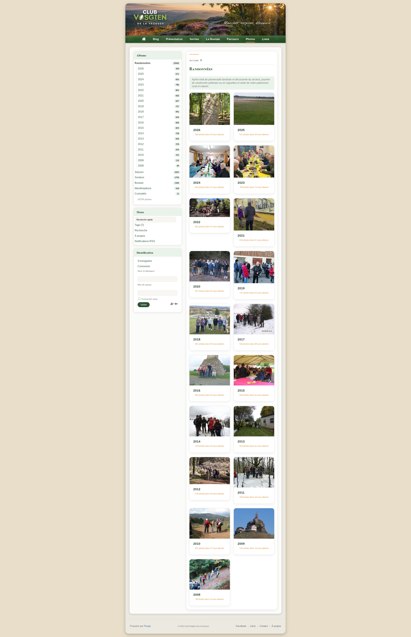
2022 (141, 90)
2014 (141, 133)
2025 (141, 73)
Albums (141, 55)
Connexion (144, 266)
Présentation (174, 39)
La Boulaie (213, 39)
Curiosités (140, 193)
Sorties (194, 39)
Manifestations (143, 188)
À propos (140, 236)
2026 (141, 68)
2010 (141, 155)
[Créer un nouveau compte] (172, 303)
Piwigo (147, 626)
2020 (141, 100)
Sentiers (139, 177)
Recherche (141, 230)
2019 (141, 106)
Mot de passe (144, 285)
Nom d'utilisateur (146, 271)
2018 (141, 111)
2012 (141, 144)
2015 (141, 127)
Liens (265, 39)
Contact (264, 626)
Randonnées (142, 63)
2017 (141, 117)
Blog (156, 39)
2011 (141, 149)
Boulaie (139, 182)
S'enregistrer (145, 261)
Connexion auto (149, 299)
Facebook (241, 626)
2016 (141, 122)
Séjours (139, 172)
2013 (141, 138)
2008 (141, 165)
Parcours (233, 39)
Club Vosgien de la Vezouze (150, 17)
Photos (250, 39)
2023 (141, 84)
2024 (141, 79)
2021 (141, 95)
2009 (141, 160)
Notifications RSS (145, 241)
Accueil (194, 60)
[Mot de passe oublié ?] (176, 303)
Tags (137, 225)
